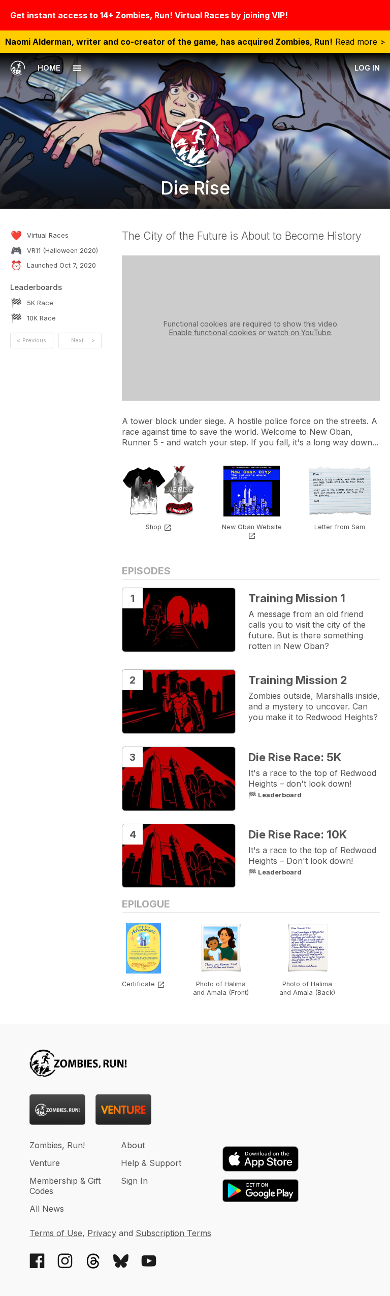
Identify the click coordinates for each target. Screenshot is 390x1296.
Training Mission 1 (296, 598)
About (133, 1145)
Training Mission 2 (297, 680)
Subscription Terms (173, 1233)
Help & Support (151, 1163)
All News (46, 1209)
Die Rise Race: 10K (297, 834)
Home (48, 67)
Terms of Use (55, 1233)
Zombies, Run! (57, 1145)
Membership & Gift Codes (65, 1186)
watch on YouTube (299, 332)
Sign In (134, 1181)
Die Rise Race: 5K (294, 757)
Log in (367, 67)
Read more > (195, 42)
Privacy (101, 1233)
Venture (44, 1163)
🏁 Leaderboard (275, 795)
